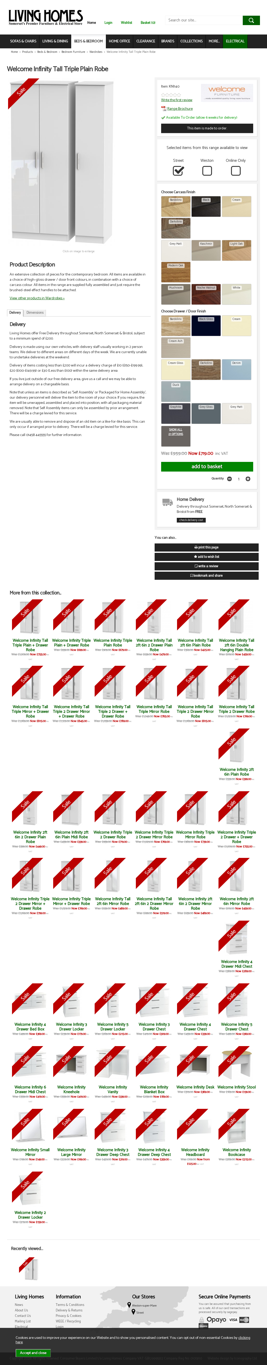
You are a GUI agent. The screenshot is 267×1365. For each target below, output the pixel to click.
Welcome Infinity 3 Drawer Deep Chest (112, 1152)
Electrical (21, 1327)
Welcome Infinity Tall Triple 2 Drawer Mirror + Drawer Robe (71, 712)
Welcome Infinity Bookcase (237, 1152)
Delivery (15, 313)
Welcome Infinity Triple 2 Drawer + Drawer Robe (236, 837)
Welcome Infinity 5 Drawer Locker (113, 1027)
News (19, 1305)
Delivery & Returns (69, 1310)
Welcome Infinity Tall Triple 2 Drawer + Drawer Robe (112, 712)
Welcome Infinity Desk (195, 1087)
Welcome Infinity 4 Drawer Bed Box (30, 1027)
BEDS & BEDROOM (88, 41)
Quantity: (218, 478)
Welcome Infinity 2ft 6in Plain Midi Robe (71, 834)
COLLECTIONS (191, 41)
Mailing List (23, 1321)
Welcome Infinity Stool (236, 1087)
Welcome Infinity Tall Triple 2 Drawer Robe (237, 709)
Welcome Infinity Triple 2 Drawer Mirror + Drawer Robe (30, 904)
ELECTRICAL (235, 41)
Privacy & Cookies (68, 1316)
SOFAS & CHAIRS (23, 41)
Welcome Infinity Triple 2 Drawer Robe (113, 834)
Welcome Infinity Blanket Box (154, 1089)
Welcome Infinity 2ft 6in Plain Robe (237, 772)
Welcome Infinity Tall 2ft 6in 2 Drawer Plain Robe (154, 645)
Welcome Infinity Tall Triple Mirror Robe (154, 709)
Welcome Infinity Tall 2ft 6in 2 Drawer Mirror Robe (154, 904)
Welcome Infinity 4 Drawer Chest (195, 1027)
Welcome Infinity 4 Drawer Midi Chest (236, 964)
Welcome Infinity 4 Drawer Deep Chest (154, 1152)
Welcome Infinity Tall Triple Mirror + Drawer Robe (30, 712)
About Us (21, 1310)
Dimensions (35, 313)
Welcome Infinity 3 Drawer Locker (71, 1027)
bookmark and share (208, 575)
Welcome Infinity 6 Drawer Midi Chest (30, 1089)
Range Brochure (180, 109)
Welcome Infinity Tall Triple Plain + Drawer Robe (30, 645)
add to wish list (208, 557)
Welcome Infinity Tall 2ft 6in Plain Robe (195, 643)
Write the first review (176, 100)
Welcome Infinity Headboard (195, 1152)
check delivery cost (191, 520)
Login (108, 23)
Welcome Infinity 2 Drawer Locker (30, 1215)
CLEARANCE (145, 41)
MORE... (214, 41)
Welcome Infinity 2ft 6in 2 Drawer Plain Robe (30, 837)
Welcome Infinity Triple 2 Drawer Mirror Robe (154, 834)
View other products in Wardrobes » (37, 298)
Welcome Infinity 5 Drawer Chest (236, 1027)
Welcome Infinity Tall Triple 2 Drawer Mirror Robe (195, 712)
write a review (208, 566)
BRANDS (167, 41)
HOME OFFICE (119, 41)
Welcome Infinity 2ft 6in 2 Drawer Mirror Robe (195, 904)
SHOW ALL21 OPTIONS (175, 432)
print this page (208, 547)
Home (91, 23)
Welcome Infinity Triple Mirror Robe (195, 834)
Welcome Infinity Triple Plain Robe (113, 643)
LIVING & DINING (55, 41)
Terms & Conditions (70, 1305)
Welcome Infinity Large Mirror (71, 1152)
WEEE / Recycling (68, 1321)
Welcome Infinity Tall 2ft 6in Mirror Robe (112, 901)
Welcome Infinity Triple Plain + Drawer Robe (71, 643)
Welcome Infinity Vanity (113, 1089)
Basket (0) (148, 23)
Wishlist (126, 23)
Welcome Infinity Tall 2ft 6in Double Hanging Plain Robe (236, 645)
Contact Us (23, 1316)
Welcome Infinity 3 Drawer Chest (154, 1027)
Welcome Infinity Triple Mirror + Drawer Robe (71, 901)
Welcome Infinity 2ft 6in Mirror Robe (237, 901)
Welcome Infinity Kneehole (71, 1089)
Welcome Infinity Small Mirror (30, 1152)
